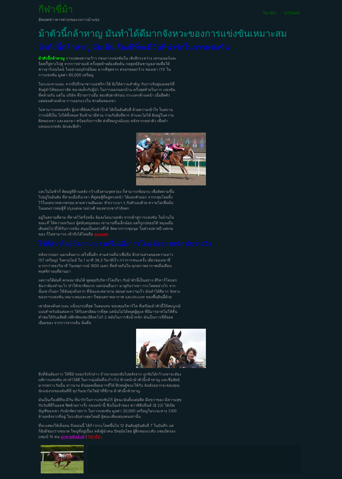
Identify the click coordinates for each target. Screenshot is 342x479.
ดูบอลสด (101, 234)
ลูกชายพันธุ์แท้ (72, 436)
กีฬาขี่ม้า (55, 9)
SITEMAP (292, 13)
